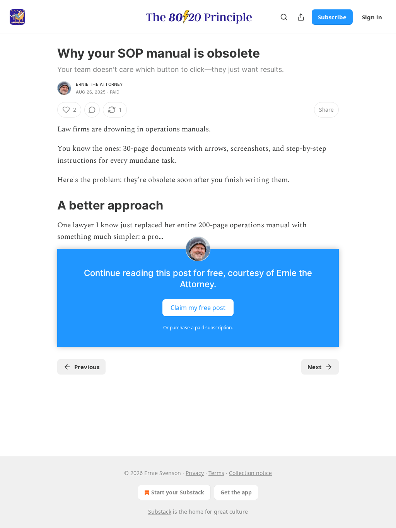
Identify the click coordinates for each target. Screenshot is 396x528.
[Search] (284, 17)
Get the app (236, 492)
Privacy (195, 473)
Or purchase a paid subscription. (198, 327)
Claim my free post (198, 307)
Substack (159, 511)
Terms (216, 473)
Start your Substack (177, 492)
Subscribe (332, 17)
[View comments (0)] (92, 110)
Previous (86, 367)
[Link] (46, 205)
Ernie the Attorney (99, 84)
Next (314, 367)
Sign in (372, 17)
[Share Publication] (301, 17)
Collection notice (250, 473)
